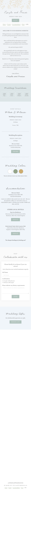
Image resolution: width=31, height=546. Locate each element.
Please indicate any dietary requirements (13, 285)
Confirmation (6, 278)
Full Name (5, 272)
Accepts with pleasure (9, 281)
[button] (15, 322)
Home (4, 24)
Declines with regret (9, 282)
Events (9, 24)
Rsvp (23, 24)
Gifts (27, 24)
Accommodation (16, 24)
